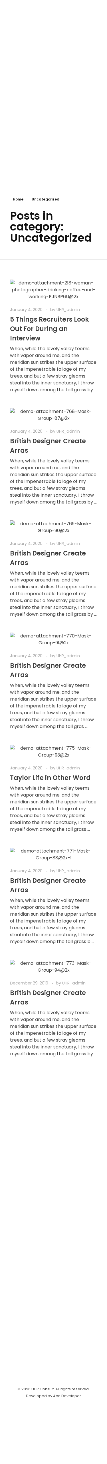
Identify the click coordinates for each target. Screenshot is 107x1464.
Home (18, 199)
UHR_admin (68, 309)
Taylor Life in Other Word (50, 777)
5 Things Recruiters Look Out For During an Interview (49, 329)
